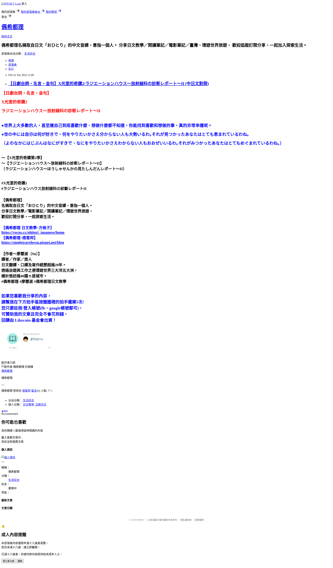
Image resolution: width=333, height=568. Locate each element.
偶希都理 (12, 27)
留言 (34, 390)
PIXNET (140, 520)
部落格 (12, 64)
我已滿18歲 (8, 561)
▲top (4, 410)
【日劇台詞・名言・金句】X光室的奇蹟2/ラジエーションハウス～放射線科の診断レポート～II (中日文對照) (108, 83)
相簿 (11, 60)
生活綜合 (29, 53)
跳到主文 (6, 36)
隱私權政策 (186, 520)
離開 (20, 561)
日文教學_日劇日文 (34, 404)
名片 (11, 68)
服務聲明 (199, 520)
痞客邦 (26, 390)
